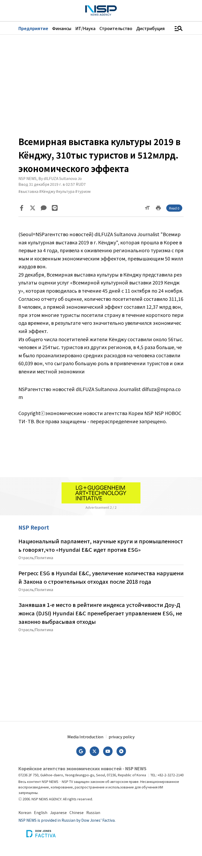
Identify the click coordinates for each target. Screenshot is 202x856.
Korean (24, 812)
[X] (32, 208)
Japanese (58, 812)
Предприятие (33, 28)
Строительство (115, 28)
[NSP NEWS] (101, 10)
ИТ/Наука (85, 28)
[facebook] (21, 208)
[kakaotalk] (44, 208)
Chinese (76, 812)
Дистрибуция (150, 28)
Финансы (61, 28)
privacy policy (122, 736)
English (40, 812)
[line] (55, 208)
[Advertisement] (101, 85)
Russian (93, 812)
